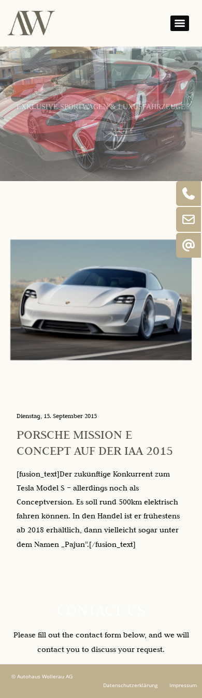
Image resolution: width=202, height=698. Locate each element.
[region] (101, 114)
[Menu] (179, 23)
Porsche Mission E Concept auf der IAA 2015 (95, 442)
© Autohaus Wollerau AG (42, 676)
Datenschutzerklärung (130, 685)
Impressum (183, 685)
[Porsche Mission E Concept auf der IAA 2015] (101, 300)
